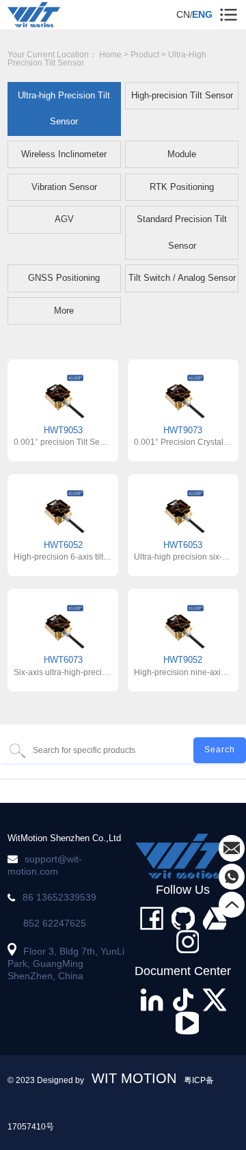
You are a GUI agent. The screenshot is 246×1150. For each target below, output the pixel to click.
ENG (202, 14)
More (64, 310)
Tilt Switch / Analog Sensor (182, 278)
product (145, 55)
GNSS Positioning (64, 278)
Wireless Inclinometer (64, 154)
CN (183, 14)
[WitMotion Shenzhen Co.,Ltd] (183, 856)
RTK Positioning (182, 187)
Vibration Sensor (64, 187)
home (110, 55)
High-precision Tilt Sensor (182, 95)
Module (181, 154)
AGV (64, 219)
